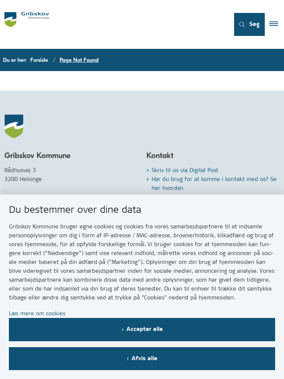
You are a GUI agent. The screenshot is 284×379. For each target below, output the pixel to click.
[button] (276, 24)
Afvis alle (144, 358)
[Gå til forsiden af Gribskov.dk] (112, 24)
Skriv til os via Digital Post (185, 170)
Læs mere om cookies (37, 313)
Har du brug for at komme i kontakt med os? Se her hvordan (214, 183)
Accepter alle (144, 329)
